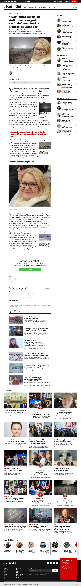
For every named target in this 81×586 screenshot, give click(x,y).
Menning (40, 7)
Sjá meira (29, 269)
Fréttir (25, 7)
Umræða (45, 7)
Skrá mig (55, 570)
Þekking (50, 7)
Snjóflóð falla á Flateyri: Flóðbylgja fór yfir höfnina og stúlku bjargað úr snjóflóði (44, 115)
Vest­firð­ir (34, 293)
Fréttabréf (18, 572)
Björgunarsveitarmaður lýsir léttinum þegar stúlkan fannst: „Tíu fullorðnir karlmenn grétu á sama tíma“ (45, 244)
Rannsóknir (30, 7)
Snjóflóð (23, 293)
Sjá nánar (37, 584)
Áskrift (17, 571)
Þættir (5, 578)
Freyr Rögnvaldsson (13, 76)
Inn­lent (19, 293)
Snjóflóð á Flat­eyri (29, 293)
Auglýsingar (18, 577)
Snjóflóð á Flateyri (17, 13)
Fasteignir (18, 568)
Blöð (17, 569)
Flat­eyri (10, 293)
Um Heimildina (19, 574)
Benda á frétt (19, 575)
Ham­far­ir (14, 293)
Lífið (55, 7)
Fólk (35, 7)
